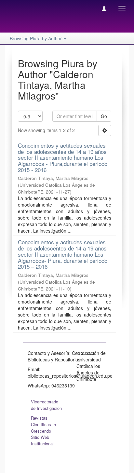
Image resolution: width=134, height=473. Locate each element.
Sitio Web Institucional (42, 440)
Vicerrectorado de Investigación (46, 405)
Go (104, 116)
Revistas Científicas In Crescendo (43, 424)
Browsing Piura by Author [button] (36, 38)
